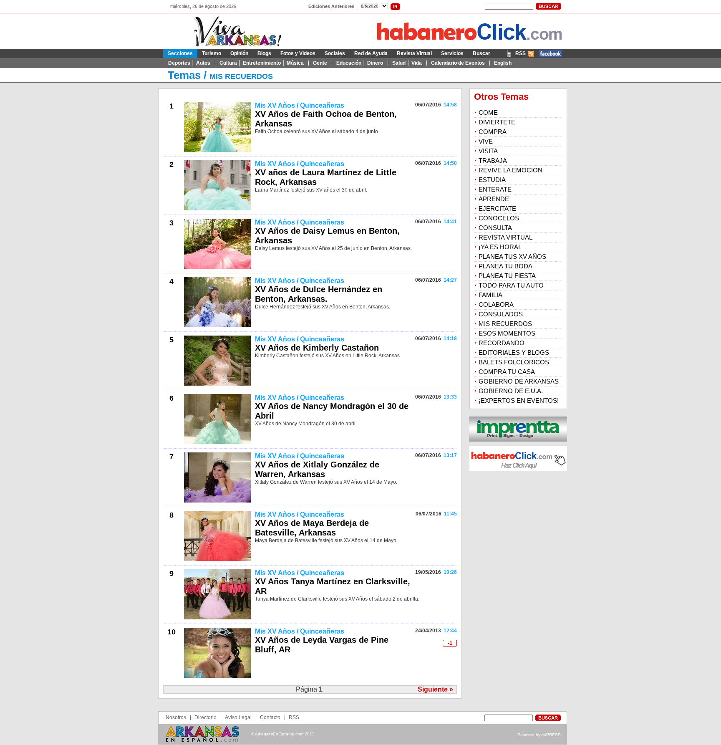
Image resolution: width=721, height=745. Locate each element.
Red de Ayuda (371, 53)
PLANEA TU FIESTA (507, 275)
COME (488, 112)
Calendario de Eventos (458, 63)
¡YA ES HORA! (499, 246)
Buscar (481, 53)
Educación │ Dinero (359, 63)
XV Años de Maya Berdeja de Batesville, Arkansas (312, 527)
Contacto (270, 717)
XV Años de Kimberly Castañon (317, 347)
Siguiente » (435, 689)
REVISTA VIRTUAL (505, 237)
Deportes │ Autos (189, 63)
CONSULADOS (501, 314)
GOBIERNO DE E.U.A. (511, 390)
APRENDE (494, 198)
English (503, 63)
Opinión (239, 53)
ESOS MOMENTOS (507, 333)
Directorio (205, 717)
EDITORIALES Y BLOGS (514, 352)
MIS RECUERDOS (241, 76)
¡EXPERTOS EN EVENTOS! (519, 400)
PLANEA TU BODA (505, 266)
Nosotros (176, 717)
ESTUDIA (492, 179)
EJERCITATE (497, 208)
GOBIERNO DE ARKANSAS (519, 381)
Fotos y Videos (297, 53)
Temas (184, 75)
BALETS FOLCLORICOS (514, 362)
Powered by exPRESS (539, 734)
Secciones (180, 53)
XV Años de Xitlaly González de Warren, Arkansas (317, 469)
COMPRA (493, 131)
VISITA (488, 150)
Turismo (211, 53)
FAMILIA (490, 294)
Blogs (264, 53)
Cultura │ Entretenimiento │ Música (261, 63)
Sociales (335, 53)
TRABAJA (493, 160)
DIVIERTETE (497, 122)
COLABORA (496, 304)
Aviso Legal (238, 717)
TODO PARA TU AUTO (511, 285)
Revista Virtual (414, 53)
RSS (520, 53)
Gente (320, 63)
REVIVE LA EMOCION (510, 170)
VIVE (486, 141)
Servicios (452, 53)
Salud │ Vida (407, 63)
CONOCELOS (499, 218)
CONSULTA (495, 227)
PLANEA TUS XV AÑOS (512, 256)
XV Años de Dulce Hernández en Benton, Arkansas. (318, 294)
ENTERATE (495, 189)
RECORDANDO (501, 342)
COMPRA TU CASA (507, 371)
